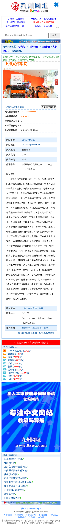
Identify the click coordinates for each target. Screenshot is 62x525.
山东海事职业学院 (13, 459)
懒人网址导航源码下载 (43, 22)
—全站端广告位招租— (15, 19)
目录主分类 (34, 46)
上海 (24, 308)
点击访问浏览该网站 (14, 107)
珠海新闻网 (9, 463)
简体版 (41, 517)
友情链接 (43, 515)
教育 (41, 308)
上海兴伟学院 (28, 140)
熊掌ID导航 (30, 515)
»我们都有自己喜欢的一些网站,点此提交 (35, 333)
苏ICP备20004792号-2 (31, 508)
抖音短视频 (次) (18, 373)
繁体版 (32, 517)
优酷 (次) (15, 376)
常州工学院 (9, 494)
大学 (55, 46)
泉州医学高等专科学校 (15, 470)
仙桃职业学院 (11, 474)
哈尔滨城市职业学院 (14, 490)
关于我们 (7, 515)
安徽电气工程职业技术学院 (17, 482)
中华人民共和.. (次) (20, 351)
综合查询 (26, 328)
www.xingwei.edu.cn (31, 145)
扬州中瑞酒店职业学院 (15, 486)
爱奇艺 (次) (16, 370)
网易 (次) (15, 357)
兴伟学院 (32, 308)
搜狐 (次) (15, 363)
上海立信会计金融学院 (15, 466)
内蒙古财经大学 (12, 498)
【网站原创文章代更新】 (16, 22)
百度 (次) (15, 379)
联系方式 (54, 515)
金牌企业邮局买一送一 (15, 26)
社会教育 (46, 46)
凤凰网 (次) (16, 354)
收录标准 (22, 517)
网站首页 (22, 46)
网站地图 (18, 515)
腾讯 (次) (15, 366)
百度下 (47, 328)
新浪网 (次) (16, 360)
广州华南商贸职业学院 (15, 478)
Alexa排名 (37, 328)
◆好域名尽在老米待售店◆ (43, 19)
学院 (5, 51)
